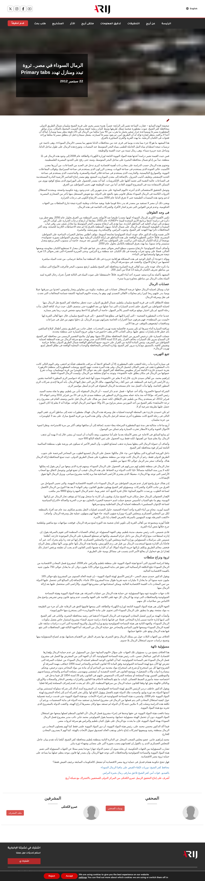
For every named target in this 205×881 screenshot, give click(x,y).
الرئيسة (166, 23)
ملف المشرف (15, 813)
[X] (10, 9)
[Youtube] (29, 9)
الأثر (72, 23)
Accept (69, 875)
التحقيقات (133, 23)
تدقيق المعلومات (110, 23)
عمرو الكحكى (69, 806)
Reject (52, 875)
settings (83, 877)
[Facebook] (23, 9)
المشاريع (58, 23)
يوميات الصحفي (115, 808)
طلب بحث (40, 23)
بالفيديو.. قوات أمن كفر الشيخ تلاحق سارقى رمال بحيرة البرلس (136, 772)
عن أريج (150, 23)
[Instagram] (17, 9)
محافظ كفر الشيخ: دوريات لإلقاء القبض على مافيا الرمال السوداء (135, 767)
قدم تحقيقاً (18, 23)
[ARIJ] (190, 855)
